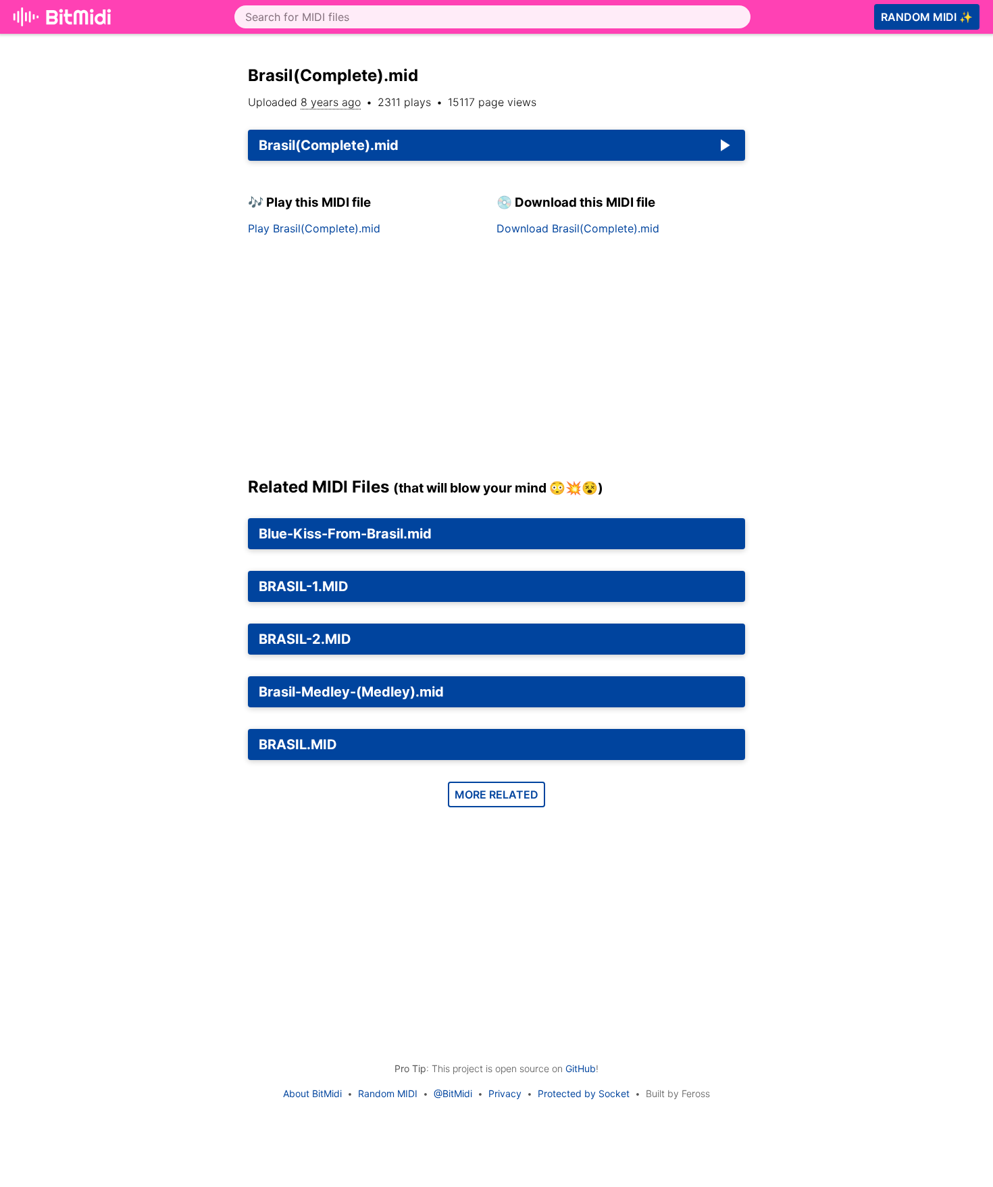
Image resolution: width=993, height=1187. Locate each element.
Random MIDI (387, 1093)
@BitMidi (453, 1093)
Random (927, 17)
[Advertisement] (496, 361)
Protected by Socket (584, 1093)
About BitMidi (312, 1093)
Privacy (504, 1093)
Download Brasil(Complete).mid (577, 228)
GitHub (580, 1068)
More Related (496, 794)
